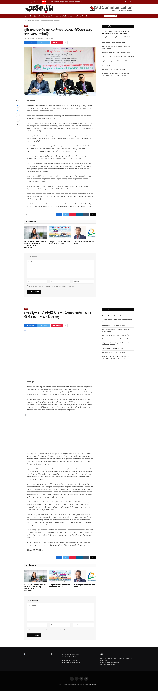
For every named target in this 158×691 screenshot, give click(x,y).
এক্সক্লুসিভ (50, 16)
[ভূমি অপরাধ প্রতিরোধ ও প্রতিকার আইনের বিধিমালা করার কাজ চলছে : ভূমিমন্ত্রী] (60, 95)
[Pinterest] (18, 119)
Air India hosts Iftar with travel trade (112, 65)
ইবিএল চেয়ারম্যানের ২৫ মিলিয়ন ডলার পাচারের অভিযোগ (84, 242)
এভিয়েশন (44, 16)
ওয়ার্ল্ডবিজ (39, 16)
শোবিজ (86, 16)
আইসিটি (26, 308)
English (91, 16)
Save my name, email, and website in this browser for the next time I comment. (51, 286)
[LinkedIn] (18, 115)
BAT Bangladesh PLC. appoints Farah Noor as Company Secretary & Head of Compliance (35, 244)
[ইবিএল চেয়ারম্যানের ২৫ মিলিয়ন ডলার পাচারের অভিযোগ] (85, 232)
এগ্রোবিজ (81, 16)
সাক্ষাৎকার (56, 16)
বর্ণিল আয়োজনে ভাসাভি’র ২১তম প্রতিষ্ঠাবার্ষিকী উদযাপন (113, 69)
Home (25, 20)
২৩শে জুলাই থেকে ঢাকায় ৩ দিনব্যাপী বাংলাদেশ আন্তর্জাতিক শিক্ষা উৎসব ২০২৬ (65, 1)
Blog (29, 20)
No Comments (40, 38)
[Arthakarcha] (39, 9)
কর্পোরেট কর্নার (63, 16)
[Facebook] (18, 105)
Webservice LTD (94, 684)
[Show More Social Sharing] (66, 42)
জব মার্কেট (76, 16)
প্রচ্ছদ (26, 16)
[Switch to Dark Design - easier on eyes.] (125, 1)
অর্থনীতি (31, 16)
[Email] (18, 124)
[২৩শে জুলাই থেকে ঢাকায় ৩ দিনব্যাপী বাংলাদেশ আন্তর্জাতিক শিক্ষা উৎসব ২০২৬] (60, 232)
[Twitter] (18, 110)
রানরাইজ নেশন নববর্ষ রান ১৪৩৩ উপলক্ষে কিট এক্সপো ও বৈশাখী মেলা (116, 52)
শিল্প (35, 16)
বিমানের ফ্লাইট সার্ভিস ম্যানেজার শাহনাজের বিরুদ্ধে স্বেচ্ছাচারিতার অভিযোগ (118, 56)
